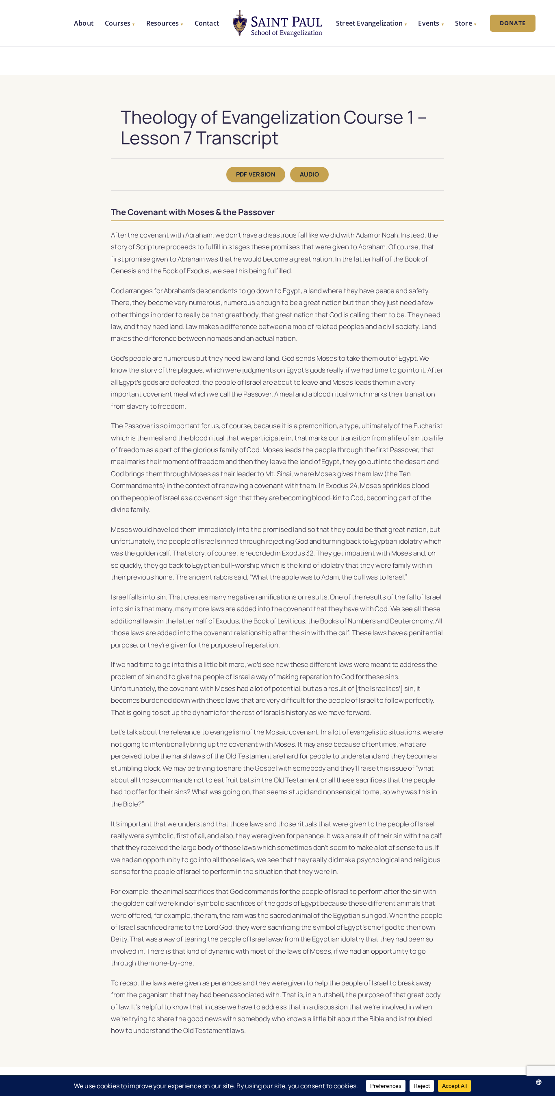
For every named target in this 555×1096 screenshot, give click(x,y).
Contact (207, 23)
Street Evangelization (371, 23)
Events (430, 23)
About (83, 23)
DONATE (513, 23)
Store (465, 23)
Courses (120, 23)
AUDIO (309, 174)
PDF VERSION (255, 174)
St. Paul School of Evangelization (277, 23)
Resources (164, 23)
